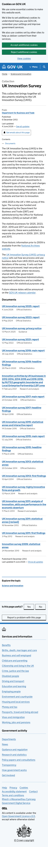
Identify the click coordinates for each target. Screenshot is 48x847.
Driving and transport (13, 681)
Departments (9, 739)
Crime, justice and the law (15, 670)
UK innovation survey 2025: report (21, 306)
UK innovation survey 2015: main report (23, 436)
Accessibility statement (14, 791)
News (5, 744)
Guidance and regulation (15, 749)
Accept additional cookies (24, 45)
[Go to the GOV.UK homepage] (12, 66)
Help (4, 787)
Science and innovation (21, 74)
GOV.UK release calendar (22, 292)
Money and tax (9, 706)
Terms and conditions (13, 795)
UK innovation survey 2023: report (21, 317)
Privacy (13, 787)
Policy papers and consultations (18, 759)
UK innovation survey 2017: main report (23, 396)
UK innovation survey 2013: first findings (24, 475)
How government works (14, 770)
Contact (33, 791)
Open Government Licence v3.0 (18, 816)
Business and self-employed (16, 655)
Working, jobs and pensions (16, 722)
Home (4, 74)
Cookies (24, 787)
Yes (30, 606)
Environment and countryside (17, 696)
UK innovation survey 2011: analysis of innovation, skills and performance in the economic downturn (24, 504)
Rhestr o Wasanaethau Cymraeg (18, 799)
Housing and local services (16, 701)
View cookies (24, 58)
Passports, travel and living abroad (20, 712)
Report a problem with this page (24, 617)
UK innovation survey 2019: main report (23, 350)
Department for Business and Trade (18, 113)
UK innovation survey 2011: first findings (23, 533)
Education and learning (14, 686)
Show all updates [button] (35, 562)
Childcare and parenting (14, 660)
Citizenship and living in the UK (18, 665)
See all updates (22, 126)
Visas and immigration (13, 717)
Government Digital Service (16, 803)
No (42, 606)
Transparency (9, 764)
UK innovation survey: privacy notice (21, 328)
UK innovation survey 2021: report (20, 339)
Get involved (8, 775)
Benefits (6, 645)
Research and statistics (14, 754)
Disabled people (10, 676)
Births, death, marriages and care (19, 650)
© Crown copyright (24, 840)
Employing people (11, 691)
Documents (10, 143)
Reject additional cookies (24, 52)
